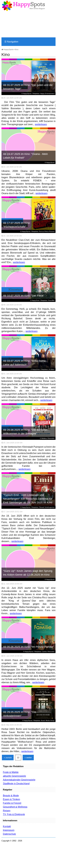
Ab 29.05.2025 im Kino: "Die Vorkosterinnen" (19, 714)
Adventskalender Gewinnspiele (19, 780)
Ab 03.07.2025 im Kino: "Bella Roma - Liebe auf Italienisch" (25, 362)
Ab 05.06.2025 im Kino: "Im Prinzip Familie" (28, 646)
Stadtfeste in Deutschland (16, 783)
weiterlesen (41, 124)
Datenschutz (9, 834)
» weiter (28, 757)
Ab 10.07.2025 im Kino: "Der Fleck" (23, 295)
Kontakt (7, 826)
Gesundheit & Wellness (15, 807)
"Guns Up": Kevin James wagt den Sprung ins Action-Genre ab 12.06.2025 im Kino (27, 572)
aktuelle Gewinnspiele (14, 776)
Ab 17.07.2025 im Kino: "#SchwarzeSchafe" (16, 225)
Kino (16, 50)
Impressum (8, 830)
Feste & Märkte (11, 772)
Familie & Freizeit (12, 803)
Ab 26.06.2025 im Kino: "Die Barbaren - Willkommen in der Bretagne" (26, 431)
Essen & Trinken (11, 799)
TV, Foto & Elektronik (14, 814)
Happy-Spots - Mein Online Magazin (23, 6)
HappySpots (8, 50)
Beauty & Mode (11, 795)
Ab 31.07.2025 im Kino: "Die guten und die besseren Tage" (28, 87)
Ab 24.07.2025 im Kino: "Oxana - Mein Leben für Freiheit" (25, 156)
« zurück (8, 757)
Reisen (6, 810)
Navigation (11, 41)
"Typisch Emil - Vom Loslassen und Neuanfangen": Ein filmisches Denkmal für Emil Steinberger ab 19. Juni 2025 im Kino (27, 499)
